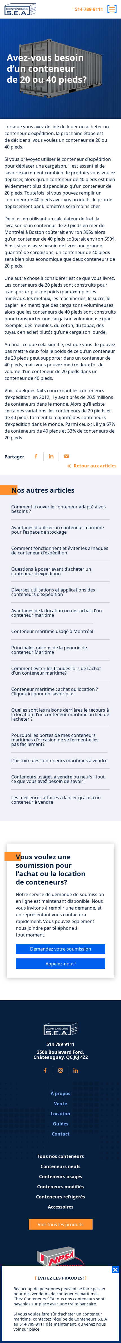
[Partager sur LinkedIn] (51, 456)
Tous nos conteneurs (60, 1156)
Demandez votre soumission (60, 949)
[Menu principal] (111, 9)
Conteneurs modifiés (60, 1187)
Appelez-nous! (61, 964)
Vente (60, 1103)
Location (60, 1114)
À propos (60, 1093)
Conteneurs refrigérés (60, 1197)
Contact (61, 1134)
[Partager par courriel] (66, 456)
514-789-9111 (89, 9)
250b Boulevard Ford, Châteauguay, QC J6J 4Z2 (60, 1055)
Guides (60, 1124)
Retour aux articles (95, 466)
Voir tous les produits (61, 1224)
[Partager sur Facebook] (36, 456)
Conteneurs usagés (60, 1176)
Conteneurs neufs (60, 1166)
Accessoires (60, 1207)
